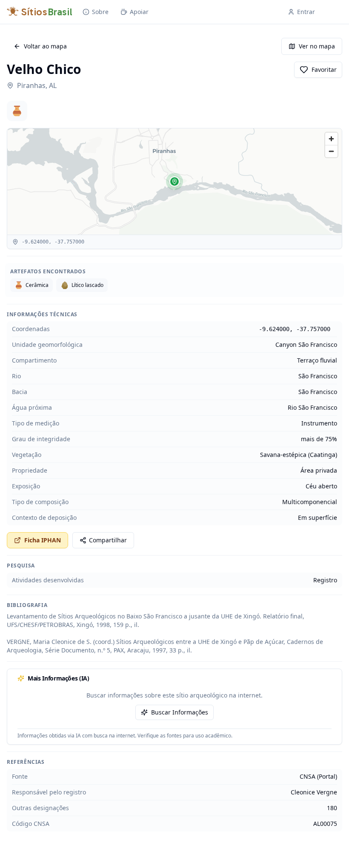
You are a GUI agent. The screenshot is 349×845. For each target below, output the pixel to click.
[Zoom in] (331, 139)
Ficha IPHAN (42, 540)
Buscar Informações (179, 712)
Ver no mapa (317, 46)
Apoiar (139, 12)
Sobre (100, 12)
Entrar (306, 12)
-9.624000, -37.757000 (294, 329)
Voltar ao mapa (45, 46)
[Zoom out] (331, 151)
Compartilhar (108, 540)
